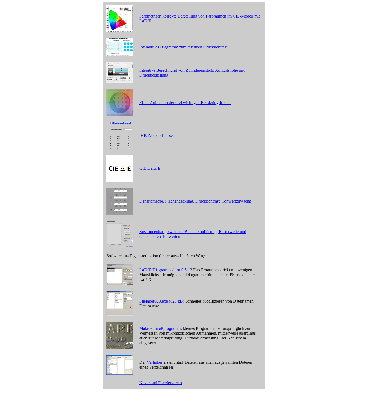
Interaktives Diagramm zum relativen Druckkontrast (183, 47)
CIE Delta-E (150, 168)
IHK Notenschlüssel (156, 135)
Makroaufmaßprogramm (160, 328)
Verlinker (154, 362)
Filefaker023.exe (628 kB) (161, 301)
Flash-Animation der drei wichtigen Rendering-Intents (185, 102)
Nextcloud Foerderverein (160, 382)
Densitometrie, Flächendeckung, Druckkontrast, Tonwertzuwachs (195, 201)
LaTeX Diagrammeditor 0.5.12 (165, 270)
